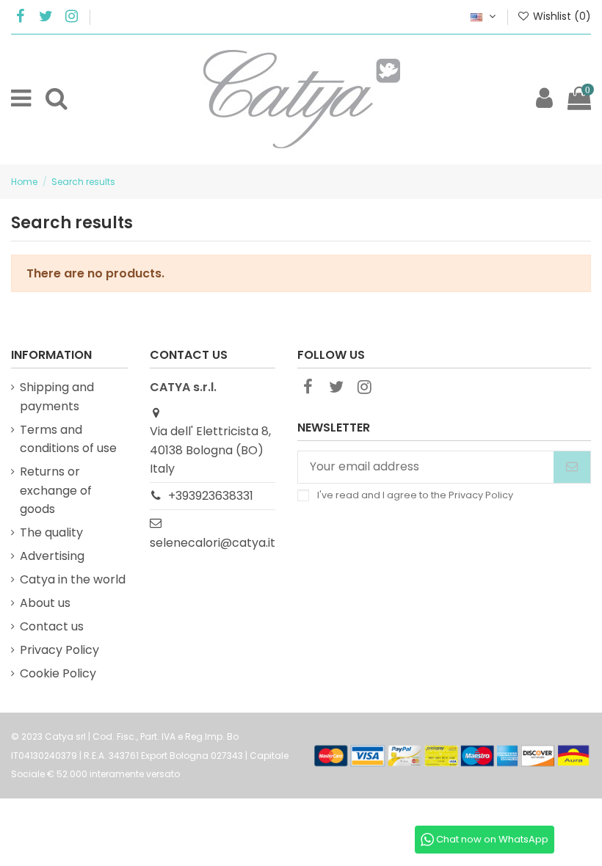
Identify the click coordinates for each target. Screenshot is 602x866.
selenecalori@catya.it (212, 542)
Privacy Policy (59, 649)
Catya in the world (73, 579)
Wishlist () (560, 16)
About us (45, 602)
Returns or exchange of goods (56, 490)
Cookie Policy (58, 673)
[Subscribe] (572, 467)
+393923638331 (210, 495)
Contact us (52, 626)
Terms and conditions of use (68, 439)
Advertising (52, 555)
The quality (51, 532)
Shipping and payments (57, 397)
